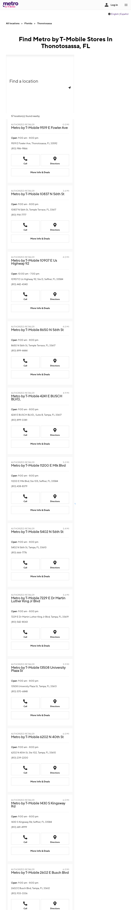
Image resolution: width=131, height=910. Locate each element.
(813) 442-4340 (19, 284)
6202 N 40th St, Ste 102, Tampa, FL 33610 (33, 752)
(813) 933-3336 (19, 893)
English (115, 14)
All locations (12, 23)
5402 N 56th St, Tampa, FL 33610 (29, 547)
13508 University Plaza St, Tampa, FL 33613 (34, 686)
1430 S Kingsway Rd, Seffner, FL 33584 (31, 822)
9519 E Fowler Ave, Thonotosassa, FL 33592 (34, 143)
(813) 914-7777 (18, 214)
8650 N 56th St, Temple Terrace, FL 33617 (33, 345)
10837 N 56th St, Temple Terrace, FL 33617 (33, 209)
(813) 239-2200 (19, 757)
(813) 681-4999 (19, 827)
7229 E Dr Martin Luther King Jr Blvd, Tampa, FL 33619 (40, 616)
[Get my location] (69, 87)
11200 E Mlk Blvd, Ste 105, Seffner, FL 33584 (34, 481)
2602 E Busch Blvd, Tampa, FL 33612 (30, 888)
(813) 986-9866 (19, 148)
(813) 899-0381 (19, 420)
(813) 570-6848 (19, 691)
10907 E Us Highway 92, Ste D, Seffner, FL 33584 (37, 279)
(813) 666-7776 (19, 552)
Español (124, 14)
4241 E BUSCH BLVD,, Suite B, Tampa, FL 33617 (36, 414)
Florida (28, 23)
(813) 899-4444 (19, 350)
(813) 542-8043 (19, 621)
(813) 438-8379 (19, 486)
